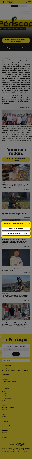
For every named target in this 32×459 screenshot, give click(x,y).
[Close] (29, 223)
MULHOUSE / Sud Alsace (16, 229)
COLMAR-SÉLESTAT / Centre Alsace (16, 233)
